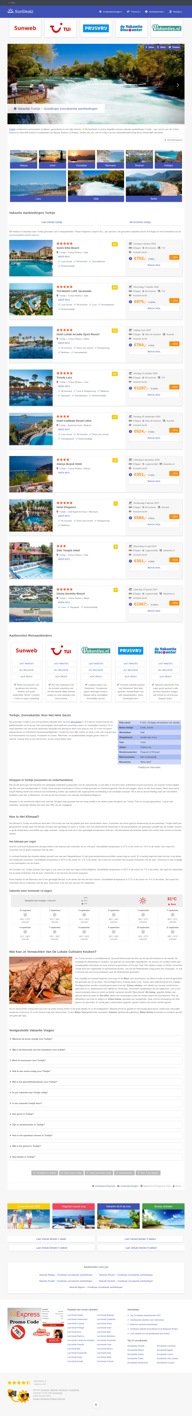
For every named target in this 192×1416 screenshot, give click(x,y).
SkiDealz (54, 1390)
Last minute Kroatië (75, 1361)
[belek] (154, 183)
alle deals (26, 676)
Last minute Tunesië (105, 1361)
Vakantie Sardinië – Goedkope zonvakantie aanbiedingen (126, 1281)
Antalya (168, 165)
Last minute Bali (73, 1349)
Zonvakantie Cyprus (165, 1354)
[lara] (38, 183)
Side (96, 198)
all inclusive (26, 670)
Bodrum (139, 165)
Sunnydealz (57, 1393)
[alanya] (23, 156)
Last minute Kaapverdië (77, 1353)
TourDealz (63, 1390)
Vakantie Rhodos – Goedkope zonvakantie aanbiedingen (126, 1275)
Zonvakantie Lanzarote (166, 1346)
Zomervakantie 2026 (28, 1206)
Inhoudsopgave (174, 140)
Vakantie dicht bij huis (118, 1206)
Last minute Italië (104, 1332)
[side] (96, 183)
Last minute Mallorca (75, 1336)
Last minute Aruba (74, 1357)
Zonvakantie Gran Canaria (167, 1358)
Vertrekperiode (156, 12)
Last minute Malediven (106, 1336)
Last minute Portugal (75, 1328)
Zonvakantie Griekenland (137, 1363)
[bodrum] (139, 156)
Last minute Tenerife (75, 1345)
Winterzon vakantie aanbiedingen (144, 1324)
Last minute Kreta (104, 1353)
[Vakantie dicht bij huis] (118, 1219)
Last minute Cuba (104, 1345)
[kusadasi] (81, 156)
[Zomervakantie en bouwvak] (29, 1219)
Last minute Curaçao (75, 1324)
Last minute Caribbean (106, 1319)
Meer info (64, 256)
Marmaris (110, 165)
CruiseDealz (74, 1390)
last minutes (26, 664)
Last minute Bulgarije (105, 1315)
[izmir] (52, 156)
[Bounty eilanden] (163, 1219)
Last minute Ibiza (74, 1332)
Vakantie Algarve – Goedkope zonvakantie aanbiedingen (96, 1287)
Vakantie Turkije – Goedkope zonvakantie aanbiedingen (58, 108)
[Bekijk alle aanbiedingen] (25, 28)
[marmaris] (110, 156)
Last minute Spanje (75, 1315)
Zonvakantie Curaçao (165, 1363)
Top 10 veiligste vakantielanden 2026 (145, 1315)
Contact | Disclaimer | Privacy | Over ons (49, 1399)
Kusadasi (81, 165)
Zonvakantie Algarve (135, 1350)
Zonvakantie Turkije (135, 1358)
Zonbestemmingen (112, 12)
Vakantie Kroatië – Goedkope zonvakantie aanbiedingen (65, 1281)
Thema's (135, 12)
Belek (154, 198)
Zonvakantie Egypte (165, 1350)
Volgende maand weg (73, 1206)
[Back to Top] (96, 1404)
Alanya (23, 165)
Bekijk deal (154, 265)
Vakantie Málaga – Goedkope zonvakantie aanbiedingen (66, 1275)
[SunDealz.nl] (19, 1383)
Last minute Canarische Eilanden (80, 1340)
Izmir (53, 165)
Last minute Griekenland (77, 1319)
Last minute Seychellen (106, 1340)
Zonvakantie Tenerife (135, 1346)
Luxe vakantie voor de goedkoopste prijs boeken (150, 1334)
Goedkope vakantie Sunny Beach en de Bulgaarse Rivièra (154, 1329)
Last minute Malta (104, 1357)
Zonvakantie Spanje (135, 1354)
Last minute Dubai (104, 1324)
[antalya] (168, 156)
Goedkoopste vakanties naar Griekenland (147, 1320)
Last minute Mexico (105, 1349)
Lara (38, 198)
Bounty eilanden (163, 1206)
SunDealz (45, 1390)
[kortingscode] (36, 1324)
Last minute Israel (104, 1328)
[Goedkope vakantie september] (73, 1219)
